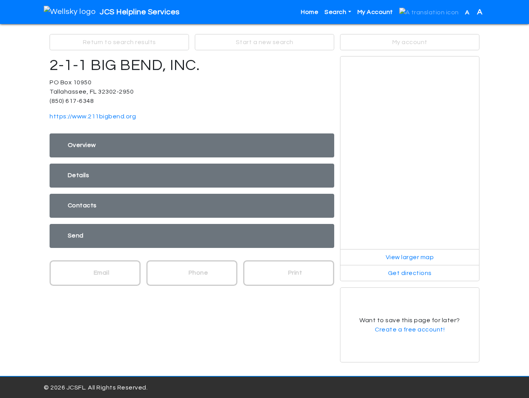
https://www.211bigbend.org (93, 116)
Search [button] (335, 12)
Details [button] (78, 175)
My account (410, 42)
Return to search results (119, 42)
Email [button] (100, 273)
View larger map (410, 257)
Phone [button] (197, 273)
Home (309, 12)
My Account (375, 12)
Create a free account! (410, 329)
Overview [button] (82, 145)
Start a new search (265, 42)
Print (294, 273)
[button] (429, 12)
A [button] (474, 12)
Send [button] (76, 235)
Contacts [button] (82, 205)
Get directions (410, 273)
